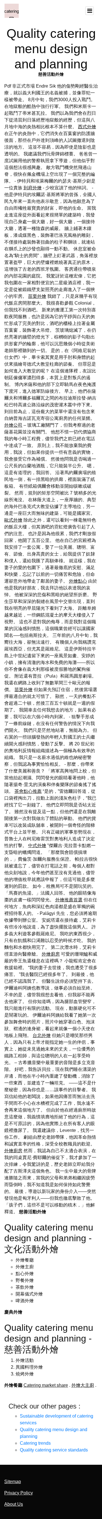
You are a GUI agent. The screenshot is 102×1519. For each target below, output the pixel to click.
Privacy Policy (18, 1492)
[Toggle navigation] (89, 10)
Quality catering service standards (54, 1450)
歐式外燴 (13, 520)
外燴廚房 (51, 954)
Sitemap (12, 1481)
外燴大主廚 (82, 1385)
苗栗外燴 (37, 296)
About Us (13, 1504)
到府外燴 (33, 187)
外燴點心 (78, 581)
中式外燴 (37, 845)
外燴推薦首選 (68, 899)
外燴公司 (13, 425)
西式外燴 (87, 126)
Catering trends (35, 1443)
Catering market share (46, 1385)
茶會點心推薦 (28, 791)
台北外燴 (42, 1035)
